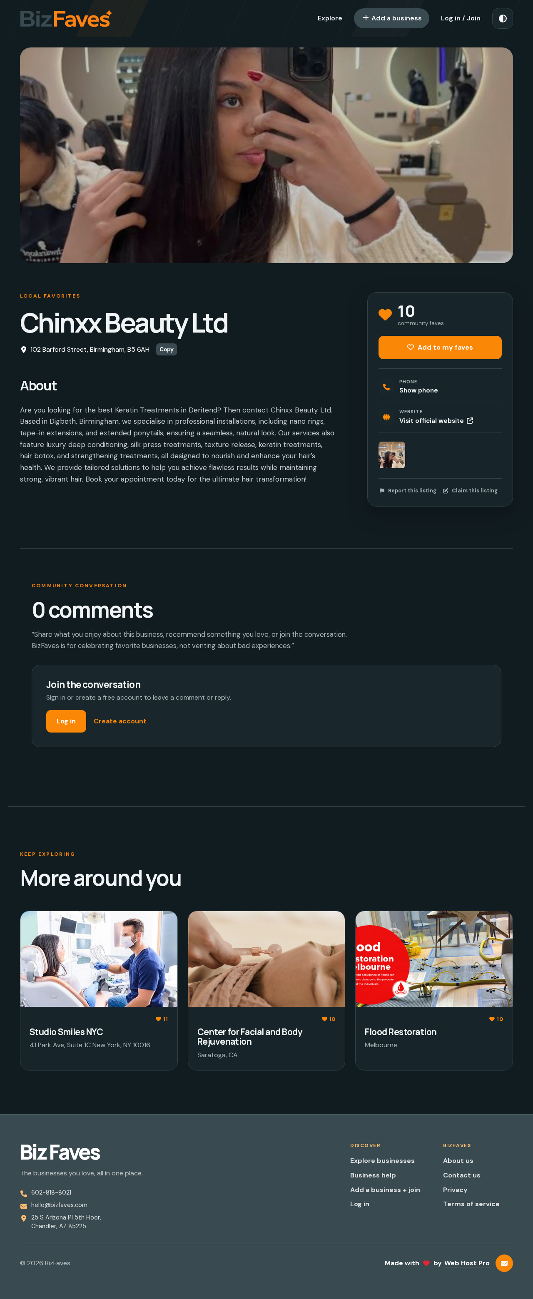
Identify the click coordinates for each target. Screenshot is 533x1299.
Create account (120, 721)
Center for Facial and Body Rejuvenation (249, 1036)
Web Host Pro (467, 1263)
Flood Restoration (400, 1032)
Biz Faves (60, 1152)
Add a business (396, 18)
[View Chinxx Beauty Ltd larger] (392, 455)
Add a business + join (385, 1189)
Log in (66, 721)
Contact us (462, 1175)
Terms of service (471, 1204)
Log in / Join (461, 18)
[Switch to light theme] (502, 18)
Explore (330, 18)
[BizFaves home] (66, 18)
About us (458, 1160)
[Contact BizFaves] (504, 1263)
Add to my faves (444, 347)
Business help (373, 1175)
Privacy (455, 1189)
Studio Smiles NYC (66, 1032)
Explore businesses (382, 1160)
